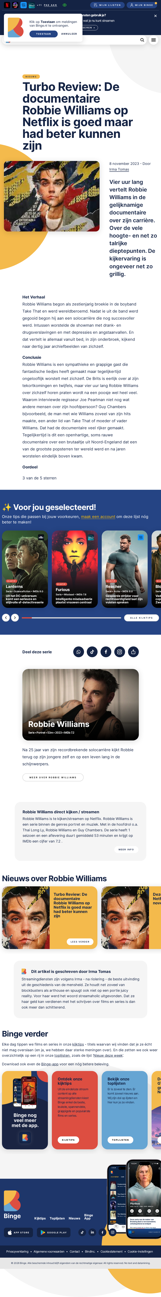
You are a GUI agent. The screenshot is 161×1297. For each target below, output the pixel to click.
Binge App (88, 1217)
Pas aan (50, 5)
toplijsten (62, 1055)
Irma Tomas (119, 169)
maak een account (98, 516)
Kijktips (68, 1140)
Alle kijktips (141, 617)
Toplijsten (120, 1140)
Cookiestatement (111, 1251)
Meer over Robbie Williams (53, 777)
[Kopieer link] (133, 651)
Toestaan (43, 34)
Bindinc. (90, 1251)
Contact (75, 1251)
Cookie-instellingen (140, 1251)
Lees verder (80, 941)
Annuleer (69, 34)
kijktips (78, 1044)
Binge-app (50, 1064)
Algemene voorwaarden (49, 1251)
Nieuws (74, 1218)
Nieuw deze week (108, 1055)
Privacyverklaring (17, 1251)
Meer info (126, 849)
